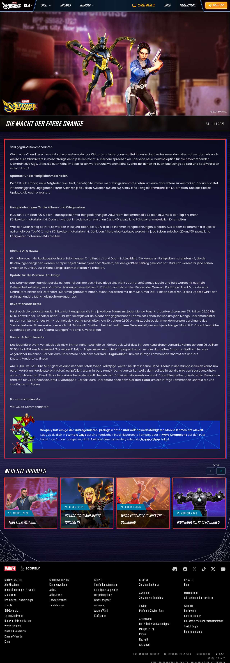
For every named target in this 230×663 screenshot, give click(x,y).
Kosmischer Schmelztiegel (18, 600)
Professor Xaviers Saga (151, 611)
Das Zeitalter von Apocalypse (154, 624)
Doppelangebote (103, 595)
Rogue (142, 634)
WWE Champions (174, 435)
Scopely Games (217, 658)
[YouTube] (223, 569)
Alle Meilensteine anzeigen (198, 598)
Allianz (52, 590)
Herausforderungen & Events (19, 590)
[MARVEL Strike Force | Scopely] (11, 5)
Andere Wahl (101, 611)
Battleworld (190, 611)
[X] (213, 569)
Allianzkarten (56, 595)
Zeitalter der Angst (149, 585)
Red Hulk (143, 639)
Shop (97, 580)
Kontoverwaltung (58, 585)
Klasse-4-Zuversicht (15, 631)
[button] (210, 471)
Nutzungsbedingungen (147, 654)
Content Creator (192, 616)
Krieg (7, 642)
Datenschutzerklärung (177, 654)
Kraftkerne (100, 616)
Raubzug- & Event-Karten (17, 621)
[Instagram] (194, 569)
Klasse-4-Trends (13, 636)
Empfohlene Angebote (106, 585)
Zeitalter (85, 5)
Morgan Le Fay (147, 629)
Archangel (144, 644)
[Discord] (175, 569)
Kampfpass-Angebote (106, 590)
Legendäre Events (13, 616)
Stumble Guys (76, 435)
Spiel (44, 5)
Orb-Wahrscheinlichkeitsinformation (203, 621)
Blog (186, 585)
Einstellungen (56, 605)
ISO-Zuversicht (12, 611)
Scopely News (150, 439)
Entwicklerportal (58, 600)
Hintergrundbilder (193, 632)
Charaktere (10, 595)
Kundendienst (204, 654)
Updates (65, 5)
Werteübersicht (12, 626)
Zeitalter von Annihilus (151, 598)
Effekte (8, 605)
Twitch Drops (191, 626)
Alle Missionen (12, 585)
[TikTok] (204, 569)
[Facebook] (185, 569)
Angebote (99, 605)
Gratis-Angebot (102, 600)
